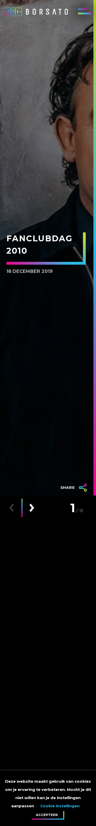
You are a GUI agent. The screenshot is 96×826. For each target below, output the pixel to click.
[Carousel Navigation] (21, 508)
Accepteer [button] (47, 815)
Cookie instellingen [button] (60, 805)
